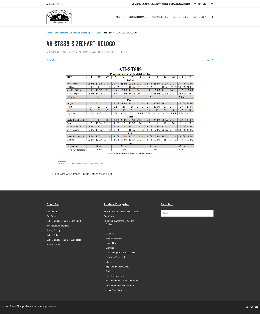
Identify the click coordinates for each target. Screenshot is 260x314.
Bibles (109, 224)
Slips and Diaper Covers (117, 266)
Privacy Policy (53, 230)
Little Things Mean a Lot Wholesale (63, 239)
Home (49, 32)
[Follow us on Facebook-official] (195, 4)
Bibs (108, 229)
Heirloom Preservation (116, 257)
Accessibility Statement (57, 225)
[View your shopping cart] (212, 4)
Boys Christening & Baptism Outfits (121, 211)
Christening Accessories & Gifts (119, 220)
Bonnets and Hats (114, 238)
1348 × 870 (67, 52)
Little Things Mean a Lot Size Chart (63, 220)
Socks (108, 271)
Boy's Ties (111, 243)
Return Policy (53, 235)
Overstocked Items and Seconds (119, 285)
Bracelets (110, 247)
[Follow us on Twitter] (199, 4)
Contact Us (51, 211)
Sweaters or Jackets (115, 276)
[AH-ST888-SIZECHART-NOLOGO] (130, 110)
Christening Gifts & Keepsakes (120, 252)
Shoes (108, 261)
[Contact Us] (204, 4)
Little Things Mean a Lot (23, 306)
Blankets (110, 233)
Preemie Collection (113, 290)
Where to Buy (53, 244)
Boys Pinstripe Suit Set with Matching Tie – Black (78, 32)
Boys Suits (109, 216)
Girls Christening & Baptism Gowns (121, 280)
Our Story (51, 216)
